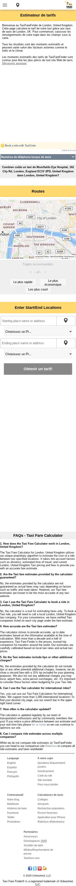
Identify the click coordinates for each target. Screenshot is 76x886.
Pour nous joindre (48, 784)
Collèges (43, 799)
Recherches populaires (51, 808)
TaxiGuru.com (31, 858)
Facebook (13, 812)
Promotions (13, 821)
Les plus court (38, 289)
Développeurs (32, 840)
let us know (39, 724)
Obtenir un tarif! (38, 369)
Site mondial (45, 780)
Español (12, 767)
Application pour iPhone (51, 817)
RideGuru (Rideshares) (51, 821)
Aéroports (43, 803)
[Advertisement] (38, 103)
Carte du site (45, 775)
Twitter (11, 817)
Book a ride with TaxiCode (20, 145)
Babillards (13, 803)
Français (12, 771)
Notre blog (13, 799)
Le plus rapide (23, 282)
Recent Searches (47, 812)
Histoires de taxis (17, 808)
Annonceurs (31, 836)
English (11, 762)
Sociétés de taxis (33, 845)
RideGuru (51, 746)
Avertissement (46, 771)
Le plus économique (53, 282)
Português (13, 776)
